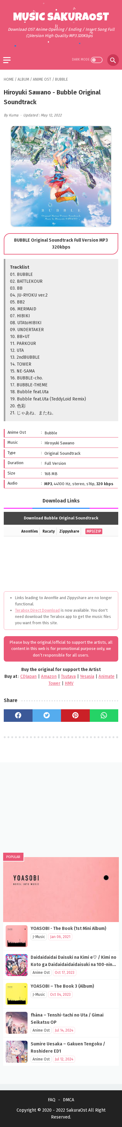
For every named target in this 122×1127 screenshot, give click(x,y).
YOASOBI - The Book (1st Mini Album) (68, 928)
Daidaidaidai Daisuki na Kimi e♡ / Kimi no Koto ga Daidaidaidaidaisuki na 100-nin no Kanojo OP (73, 964)
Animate (106, 676)
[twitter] (47, 715)
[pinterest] (75, 715)
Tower (54, 683)
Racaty (49, 531)
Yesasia (87, 676)
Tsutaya (68, 676)
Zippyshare (69, 531)
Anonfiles (29, 531)
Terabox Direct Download (37, 610)
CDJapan (28, 676)
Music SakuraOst (61, 18)
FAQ (51, 1100)
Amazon (49, 676)
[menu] (7, 60)
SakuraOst (76, 1110)
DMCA (68, 1100)
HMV (69, 683)
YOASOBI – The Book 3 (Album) (62, 986)
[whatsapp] (104, 715)
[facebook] (18, 715)
